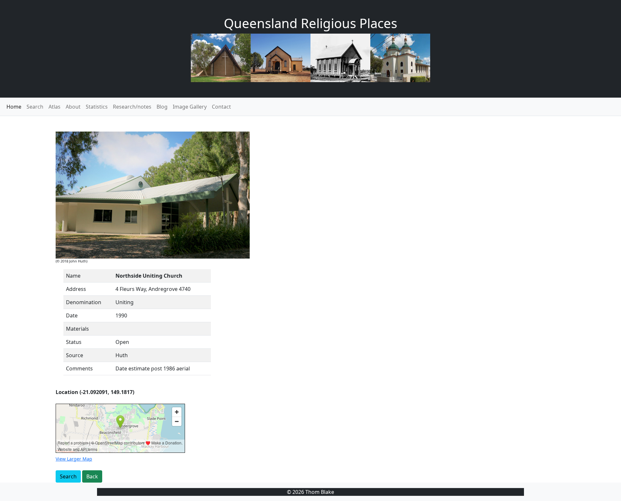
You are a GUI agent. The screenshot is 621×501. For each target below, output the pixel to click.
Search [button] (68, 476)
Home (13, 106)
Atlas (54, 106)
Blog (162, 106)
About (73, 106)
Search (35, 106)
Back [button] (92, 476)
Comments (79, 368)
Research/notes (132, 106)
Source (74, 355)
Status (74, 342)
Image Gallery (190, 106)
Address (76, 289)
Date (72, 315)
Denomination (83, 302)
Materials (77, 328)
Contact (221, 106)
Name (73, 275)
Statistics (97, 106)
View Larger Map (74, 459)
